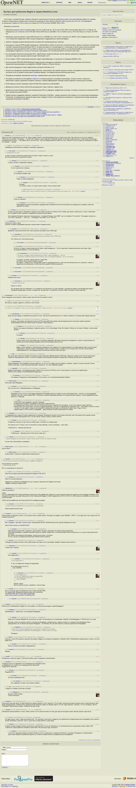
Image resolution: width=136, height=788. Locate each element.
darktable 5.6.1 (110, 149)
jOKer (10, 306)
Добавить (115, 786)
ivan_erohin (12, 150)
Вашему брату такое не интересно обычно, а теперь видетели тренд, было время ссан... (53, 191)
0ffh (19, 400)
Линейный (81, 132)
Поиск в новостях (108, 33)
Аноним (7, 135)
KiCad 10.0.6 (109, 131)
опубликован (59, 19)
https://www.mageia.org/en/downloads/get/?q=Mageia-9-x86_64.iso (25, 473)
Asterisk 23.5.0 (110, 144)
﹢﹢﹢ (26, 135)
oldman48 (14, 368)
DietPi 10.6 (109, 171)
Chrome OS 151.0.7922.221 (113, 163)
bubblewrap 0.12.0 (111, 151)
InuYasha (17, 391)
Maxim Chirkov (130, 785)
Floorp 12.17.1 (110, 135)
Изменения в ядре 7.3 (108, 185)
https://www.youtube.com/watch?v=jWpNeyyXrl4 (20, 595)
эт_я (10, 717)
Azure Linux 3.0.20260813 (113, 170)
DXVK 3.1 (108, 130)
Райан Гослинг (13, 380)
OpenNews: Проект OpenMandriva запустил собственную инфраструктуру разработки (32, 112)
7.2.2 (107, 180)
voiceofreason (8, 295)
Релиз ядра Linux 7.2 (112, 54)
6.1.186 (130, 180)
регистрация (123, 0)
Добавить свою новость (109, 37)
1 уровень (73, 132)
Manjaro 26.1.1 (110, 167)
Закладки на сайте (7, 785)
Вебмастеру (131, 786)
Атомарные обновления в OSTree (118, 78)
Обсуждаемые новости (118, 84)
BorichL (14, 731)
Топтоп (20, 246)
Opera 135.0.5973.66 (111, 124)
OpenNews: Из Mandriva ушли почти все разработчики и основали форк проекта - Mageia (33, 115)
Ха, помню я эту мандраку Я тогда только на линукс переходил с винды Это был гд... (38, 308)
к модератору (38, 135)
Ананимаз (11, 413)
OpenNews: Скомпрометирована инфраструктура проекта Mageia (26, 113)
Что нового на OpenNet (109, 31)
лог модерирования (95, 739)
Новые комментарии (108, 35)
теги (104, 2)
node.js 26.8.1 (110, 145)
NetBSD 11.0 (109, 174)
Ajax (68, 132)
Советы (118, 62)
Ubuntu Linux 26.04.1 (112, 162)
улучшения (15, 26)
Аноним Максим (16, 361)
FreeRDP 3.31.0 (110, 153)
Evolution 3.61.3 (110, 133)
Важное (118, 43)
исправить (91, 107)
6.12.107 (120, 180)
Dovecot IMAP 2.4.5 (111, 128)
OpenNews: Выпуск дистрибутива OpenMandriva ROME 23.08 (24, 116)
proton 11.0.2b (110, 127)
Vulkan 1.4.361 (110, 134)
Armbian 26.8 (110, 164)
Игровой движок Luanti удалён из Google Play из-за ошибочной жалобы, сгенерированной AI (118, 47)
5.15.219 (104, 181)
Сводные (118, 30)
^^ (22, 145)
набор (26, 23)
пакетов (22, 30)
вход (118, 0)
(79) (12, 132)
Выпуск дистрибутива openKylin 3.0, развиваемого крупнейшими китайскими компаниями (118, 105)
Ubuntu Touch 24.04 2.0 (112, 176)
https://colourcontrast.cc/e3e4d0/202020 (17, 525)
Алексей (14, 275)
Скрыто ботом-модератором (40, 242)
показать (82, 191)
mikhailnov (12, 609)
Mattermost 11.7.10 (111, 155)
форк (47, 21)
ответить (22, 135)
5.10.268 (109, 181)
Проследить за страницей (9, 786)
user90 (7, 656)
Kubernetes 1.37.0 (111, 152)
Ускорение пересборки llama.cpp (118, 75)
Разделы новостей (108, 30)
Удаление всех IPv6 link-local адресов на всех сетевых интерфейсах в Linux (117, 72)
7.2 (107, 183)
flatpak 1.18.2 (109, 137)
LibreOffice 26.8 (110, 146)
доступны (74, 21)
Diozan (14, 209)
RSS (98, 132)
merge (110, 183)
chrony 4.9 (109, 141)
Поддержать (123, 786)
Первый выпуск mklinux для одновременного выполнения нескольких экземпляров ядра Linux (117, 51)
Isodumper (34, 75)
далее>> (132, 158)
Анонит (11, 540)
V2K (13, 353)
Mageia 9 (86, 19)
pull (113, 183)
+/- (85, 132)
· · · (30, 135)
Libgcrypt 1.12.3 (110, 148)
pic (9, 145)
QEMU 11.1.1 (109, 156)
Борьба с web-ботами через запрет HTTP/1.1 (121, 69)
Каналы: (105, 28)
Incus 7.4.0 (109, 138)
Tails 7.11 (108, 169)
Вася (10, 637)
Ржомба (17, 319)
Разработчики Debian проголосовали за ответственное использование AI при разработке (117, 102)
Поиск (100, 2)
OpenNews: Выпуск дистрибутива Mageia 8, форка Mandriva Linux (26, 110)
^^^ (24, 145)
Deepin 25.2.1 (109, 173)
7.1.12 (111, 180)
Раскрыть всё (92, 132)
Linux (109, 15)
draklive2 (35, 79)
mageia (15, 123)
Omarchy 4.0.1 (110, 166)
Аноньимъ (12, 221)
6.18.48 (115, 180)
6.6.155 (126, 180)
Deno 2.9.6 (109, 142)
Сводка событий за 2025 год (111, 56)
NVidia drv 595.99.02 (111, 140)
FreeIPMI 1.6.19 (110, 126)
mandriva (21, 123)
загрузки (68, 21)
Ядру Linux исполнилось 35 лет (115, 88)
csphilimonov (8, 488)
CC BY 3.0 (11, 119)
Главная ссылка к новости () (23, 109)
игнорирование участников (84, 739)
